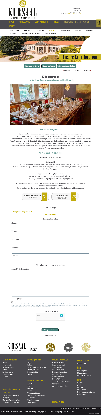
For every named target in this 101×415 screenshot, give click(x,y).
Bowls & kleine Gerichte (36, 367)
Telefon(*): (15, 247)
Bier (29, 386)
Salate (29, 365)
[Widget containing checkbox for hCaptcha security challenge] (50, 317)
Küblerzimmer (58, 370)
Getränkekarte (8, 367)
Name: (14, 223)
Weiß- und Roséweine (36, 395)
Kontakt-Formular (84, 375)
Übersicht (67, 70)
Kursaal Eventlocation (11, 400)
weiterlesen (87, 70)
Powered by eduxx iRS (94, 413)
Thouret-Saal (57, 367)
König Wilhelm (58, 379)
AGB (79, 385)
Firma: (14, 231)
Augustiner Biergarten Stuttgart (11, 396)
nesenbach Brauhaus (10, 402)
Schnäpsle (31, 402)
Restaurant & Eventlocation (7, 373)
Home (4, 362)
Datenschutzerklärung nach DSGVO (86, 393)
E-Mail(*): (15, 256)
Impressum (82, 390)
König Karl (56, 374)
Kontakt (80, 387)
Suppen (30, 362)
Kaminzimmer (58, 377)
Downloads (81, 363)
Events (5, 377)
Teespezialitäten (33, 393)
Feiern (4, 370)
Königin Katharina (59, 372)
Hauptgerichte (33, 370)
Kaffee (29, 391)
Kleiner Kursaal (58, 365)
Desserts (30, 374)
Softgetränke (32, 388)
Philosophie (82, 371)
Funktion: (15, 239)
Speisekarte (7, 365)
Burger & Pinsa (33, 372)
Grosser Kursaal (58, 362)
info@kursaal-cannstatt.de (73, 14)
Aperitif (30, 383)
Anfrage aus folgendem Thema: (24, 211)
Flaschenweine (33, 400)
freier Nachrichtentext (20, 269)
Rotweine (31, 398)
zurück (77, 70)
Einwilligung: (16, 298)
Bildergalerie (82, 373)
